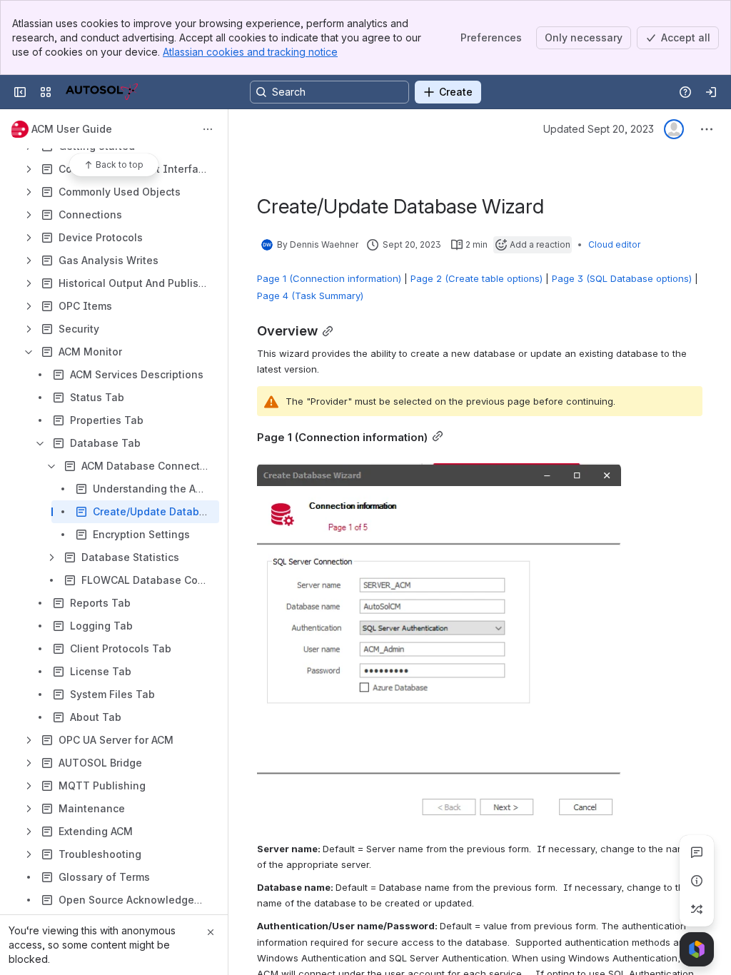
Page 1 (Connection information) (329, 278)
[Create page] (696, 909)
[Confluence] (102, 92)
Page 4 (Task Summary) (310, 295)
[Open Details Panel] (696, 880)
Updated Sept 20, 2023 (598, 129)
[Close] (210, 932)
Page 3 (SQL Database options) (622, 278)
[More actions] (207, 129)
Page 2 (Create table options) (476, 278)
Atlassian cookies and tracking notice (250, 52)
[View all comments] (696, 852)
